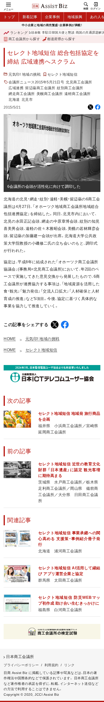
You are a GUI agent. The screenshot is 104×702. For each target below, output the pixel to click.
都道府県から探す (61, 39)
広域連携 (15, 88)
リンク (69, 665)
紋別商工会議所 (70, 88)
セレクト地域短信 (62, 74)
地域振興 (74, 17)
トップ (9, 17)
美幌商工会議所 (50, 94)
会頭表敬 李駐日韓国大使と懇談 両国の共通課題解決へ (62, 32)
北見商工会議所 (79, 82)
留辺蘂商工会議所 (40, 88)
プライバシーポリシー (21, 665)
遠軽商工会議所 (77, 94)
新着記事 (29, 17)
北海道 (14, 99)
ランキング (19, 33)
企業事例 (52, 17)
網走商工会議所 (21, 94)
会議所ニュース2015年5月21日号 (36, 82)
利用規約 (52, 665)
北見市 (27, 99)
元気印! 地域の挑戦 (24, 74)
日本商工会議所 (20, 657)
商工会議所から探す (24, 39)
